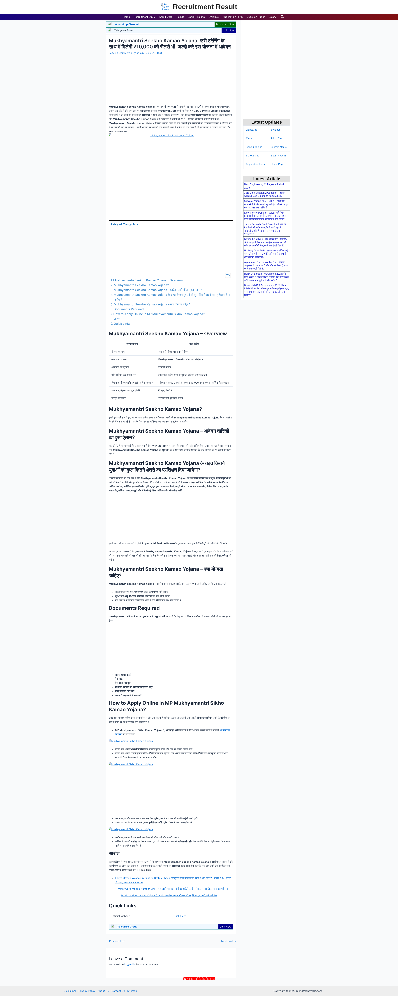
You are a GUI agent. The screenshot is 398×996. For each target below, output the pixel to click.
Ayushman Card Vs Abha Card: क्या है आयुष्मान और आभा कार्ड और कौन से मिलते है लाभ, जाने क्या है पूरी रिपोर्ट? (266, 265)
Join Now (228, 30)
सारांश (117, 319)
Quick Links (122, 324)
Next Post (228, 941)
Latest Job (251, 129)
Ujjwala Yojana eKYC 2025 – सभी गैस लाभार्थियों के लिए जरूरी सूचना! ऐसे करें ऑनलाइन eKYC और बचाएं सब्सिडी (266, 204)
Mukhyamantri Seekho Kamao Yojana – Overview (148, 280)
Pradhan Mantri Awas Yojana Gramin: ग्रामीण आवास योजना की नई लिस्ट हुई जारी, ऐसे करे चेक (169, 895)
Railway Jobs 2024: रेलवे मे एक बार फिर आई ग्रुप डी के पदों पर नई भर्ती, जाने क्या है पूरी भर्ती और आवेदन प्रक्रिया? (266, 253)
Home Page (277, 164)
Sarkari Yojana (254, 147)
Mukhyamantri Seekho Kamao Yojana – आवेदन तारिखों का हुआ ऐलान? (158, 290)
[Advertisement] (199, 988)
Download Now (225, 24)
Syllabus (275, 129)
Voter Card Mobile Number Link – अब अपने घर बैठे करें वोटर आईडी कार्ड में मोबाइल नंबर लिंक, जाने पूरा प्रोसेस (173, 888)
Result (249, 138)
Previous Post (115, 941)
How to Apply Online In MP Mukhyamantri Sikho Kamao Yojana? (159, 314)
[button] (282, 16)
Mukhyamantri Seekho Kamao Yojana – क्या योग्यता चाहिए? (152, 304)
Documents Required (129, 309)
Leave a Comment (119, 52)
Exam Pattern (278, 155)
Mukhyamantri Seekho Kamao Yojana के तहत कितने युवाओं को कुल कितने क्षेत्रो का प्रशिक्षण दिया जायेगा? (172, 297)
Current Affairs (279, 147)
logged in (129, 964)
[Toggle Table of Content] (226, 275)
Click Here (180, 916)
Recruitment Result (205, 7)
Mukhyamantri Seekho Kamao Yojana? (141, 285)
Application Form (255, 164)
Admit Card (277, 138)
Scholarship (252, 155)
